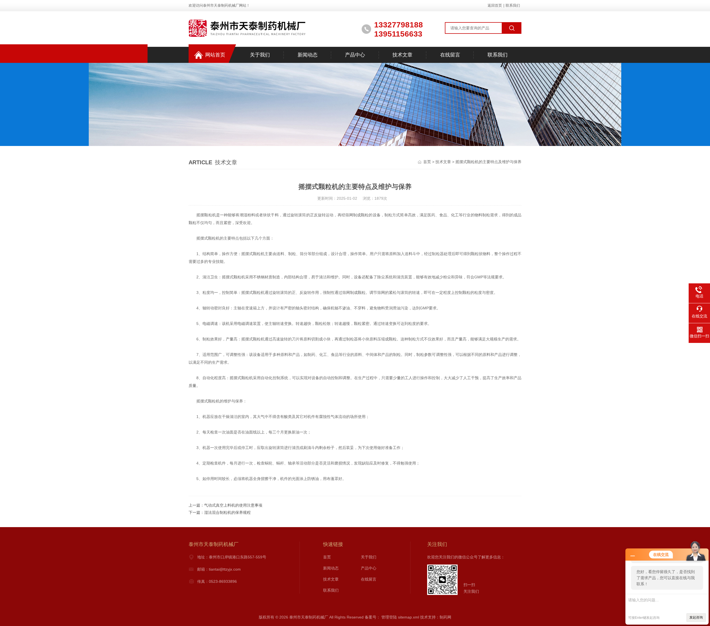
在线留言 (450, 55)
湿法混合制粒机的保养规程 (227, 512)
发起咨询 (696, 617)
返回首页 (495, 5)
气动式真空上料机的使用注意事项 (233, 505)
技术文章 (402, 55)
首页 (427, 162)
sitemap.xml (408, 617)
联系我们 (513, 5)
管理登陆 (389, 617)
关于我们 (260, 55)
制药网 (445, 617)
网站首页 (215, 55)
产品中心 (355, 55)
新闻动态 (308, 55)
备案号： (372, 617)
